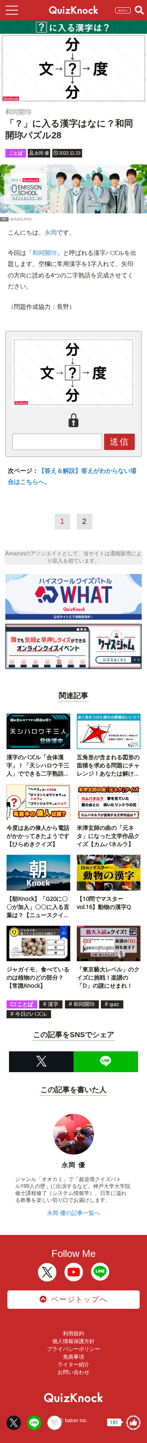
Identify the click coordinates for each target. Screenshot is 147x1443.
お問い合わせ (73, 1372)
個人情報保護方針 (73, 1341)
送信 (119, 441)
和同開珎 (44, 252)
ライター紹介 (73, 1364)
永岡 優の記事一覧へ (73, 1213)
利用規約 (73, 1333)
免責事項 (73, 1357)
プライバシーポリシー (73, 1349)
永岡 (51, 232)
